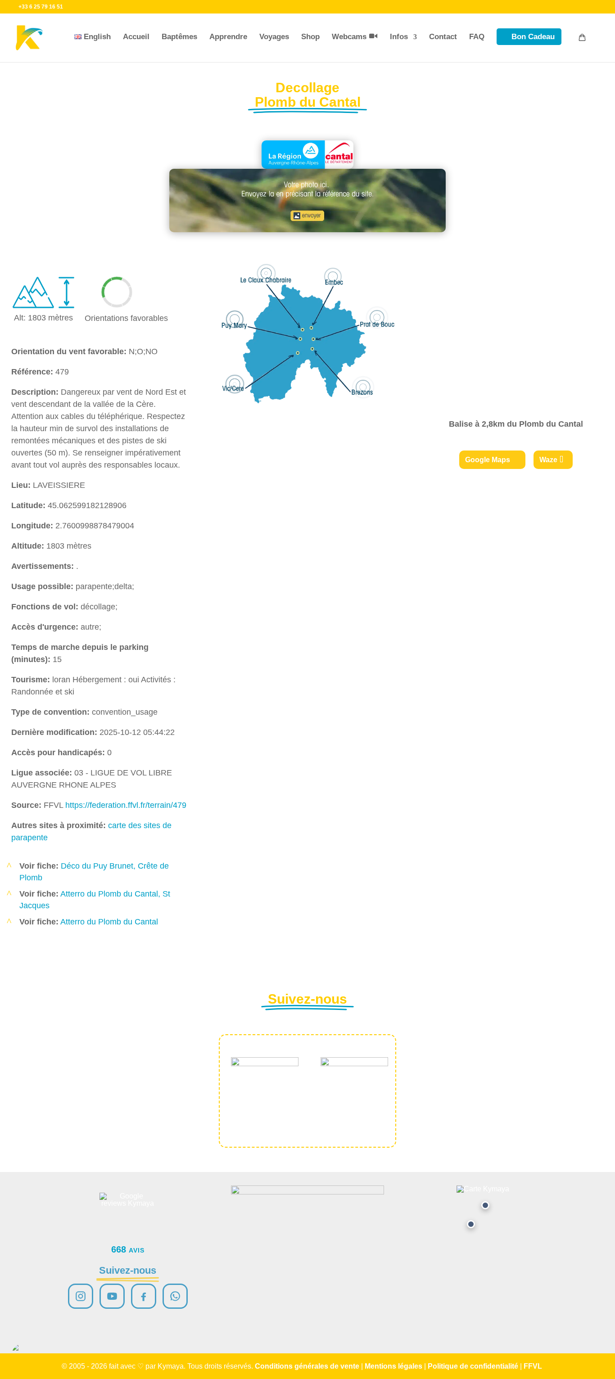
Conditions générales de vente (307, 1366)
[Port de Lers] (471, 1224)
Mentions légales (393, 1366)
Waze (548, 460)
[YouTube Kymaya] (112, 1296)
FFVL (533, 1366)
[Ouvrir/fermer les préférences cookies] (23, 1355)
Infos (399, 36)
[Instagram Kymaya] (80, 1296)
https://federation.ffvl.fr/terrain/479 (125, 805)
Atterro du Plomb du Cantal (109, 921)
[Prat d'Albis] (485, 1205)
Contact (443, 36)
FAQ (476, 36)
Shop (310, 36)
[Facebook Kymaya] (143, 1296)
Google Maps (487, 460)
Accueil (136, 36)
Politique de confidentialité (473, 1366)
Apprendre (228, 36)
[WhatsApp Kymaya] (175, 1296)
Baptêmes (179, 36)
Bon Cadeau (533, 36)
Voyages (274, 36)
